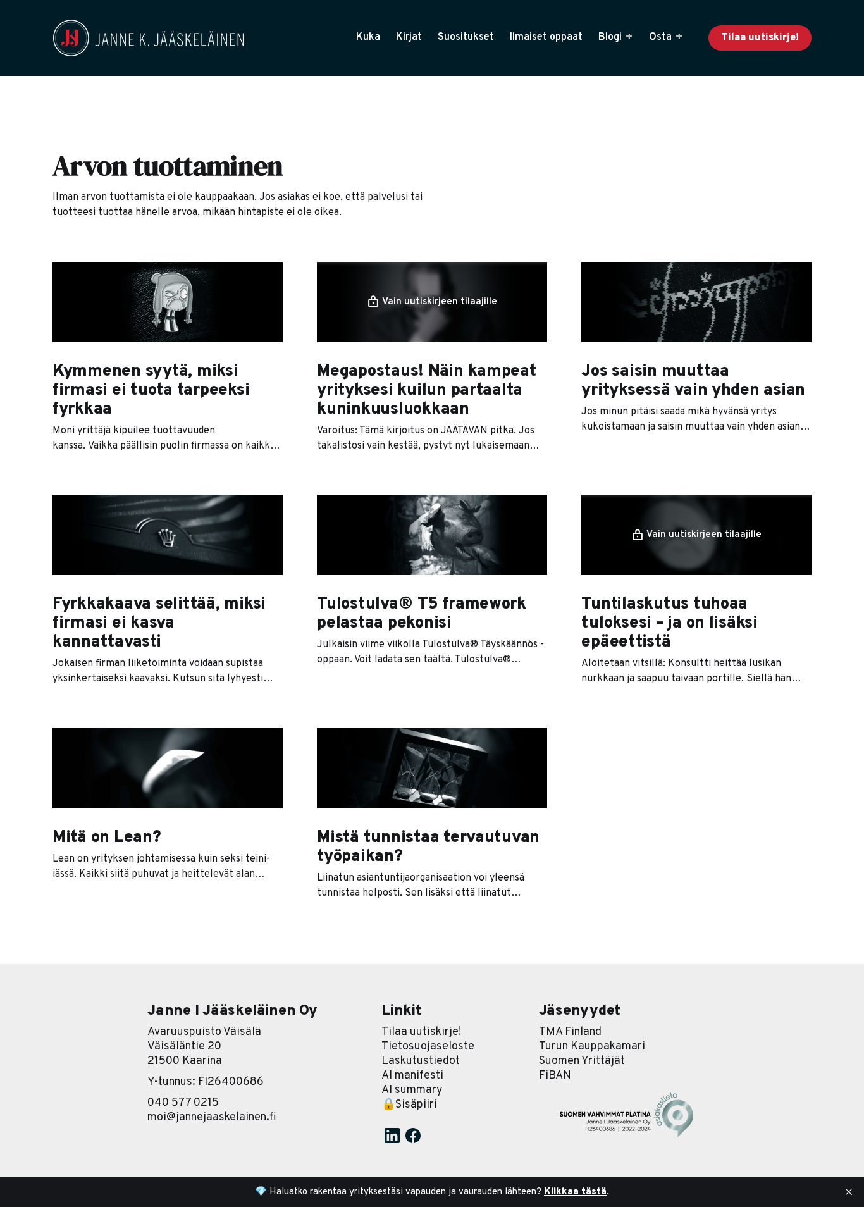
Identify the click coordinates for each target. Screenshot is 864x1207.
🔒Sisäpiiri (409, 1105)
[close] (849, 1192)
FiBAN (555, 1075)
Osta (660, 37)
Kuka (368, 37)
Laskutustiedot (420, 1061)
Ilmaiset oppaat (546, 37)
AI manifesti (412, 1075)
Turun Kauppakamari (592, 1046)
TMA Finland (570, 1032)
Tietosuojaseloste (427, 1046)
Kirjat (409, 37)
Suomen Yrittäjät (582, 1061)
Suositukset (466, 37)
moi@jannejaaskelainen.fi (211, 1117)
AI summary (412, 1090)
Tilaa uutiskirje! (760, 38)
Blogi (610, 37)
